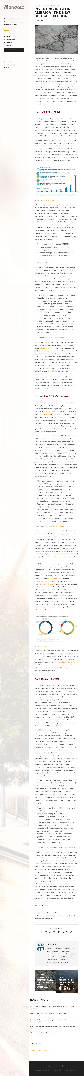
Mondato (8, 36)
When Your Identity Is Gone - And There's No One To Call (52, 1006)
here (40, 916)
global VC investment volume (62, 146)
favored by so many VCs (66, 662)
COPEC (53, 447)
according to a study (47, 584)
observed (47, 852)
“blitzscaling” (52, 371)
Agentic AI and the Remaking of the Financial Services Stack (53, 1026)
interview (47, 414)
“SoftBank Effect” (46, 348)
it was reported (60, 554)
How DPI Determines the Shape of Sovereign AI (48, 1020)
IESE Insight (44, 646)
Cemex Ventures (41, 581)
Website (66, 962)
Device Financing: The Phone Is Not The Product (49, 1013)
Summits (8, 42)
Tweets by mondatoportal (39, 1050)
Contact (8, 45)
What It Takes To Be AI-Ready (41, 1033)
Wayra (60, 534)
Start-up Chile (62, 705)
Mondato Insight (57, 1070)
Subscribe (14, 49)
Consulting (9, 39)
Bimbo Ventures (53, 578)
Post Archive (10, 65)
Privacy (8, 62)
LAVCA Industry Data (47, 200)
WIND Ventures (67, 287)
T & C (6, 68)
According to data (41, 119)
